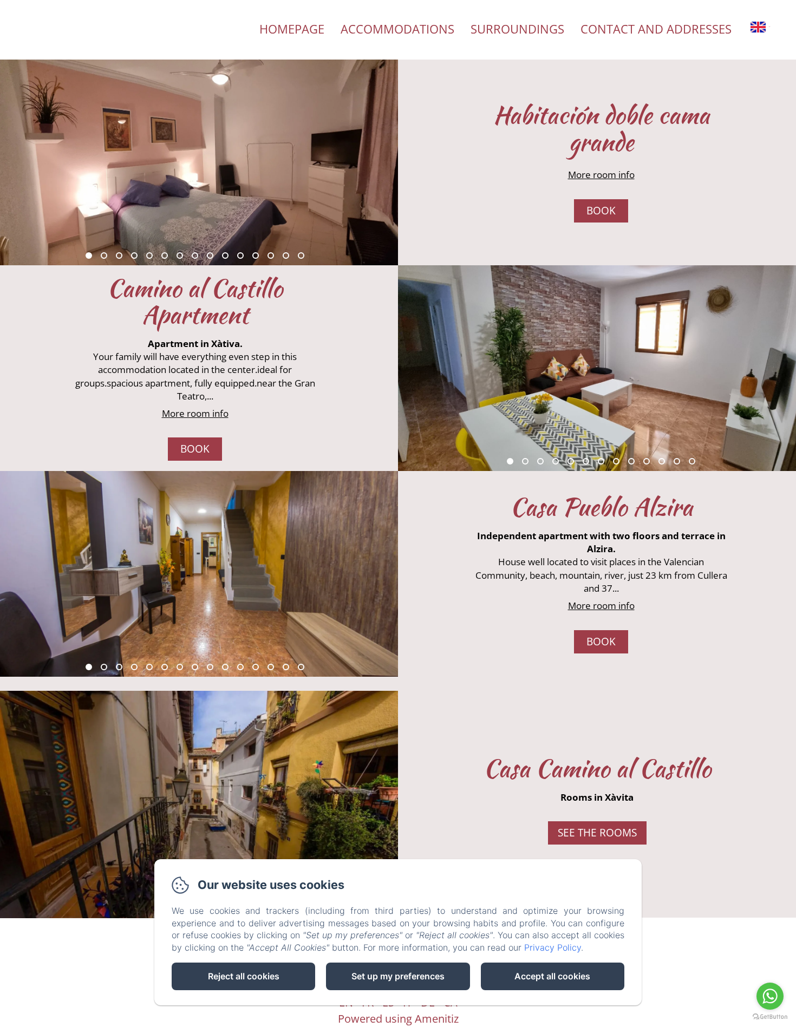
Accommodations (397, 29)
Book (601, 211)
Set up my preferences (398, 976)
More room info (601, 174)
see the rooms (597, 833)
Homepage (291, 29)
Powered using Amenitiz (398, 1018)
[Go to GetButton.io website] (770, 1016)
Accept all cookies (552, 976)
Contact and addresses (656, 29)
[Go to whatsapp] (770, 996)
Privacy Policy (552, 947)
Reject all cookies (243, 976)
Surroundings (517, 29)
